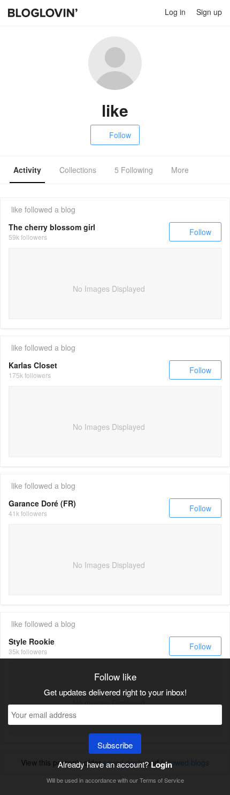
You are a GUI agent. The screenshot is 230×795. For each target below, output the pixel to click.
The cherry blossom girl (52, 227)
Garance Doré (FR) (42, 503)
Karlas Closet (33, 365)
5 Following (133, 169)
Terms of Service (162, 780)
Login (161, 764)
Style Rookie (32, 641)
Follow (120, 135)
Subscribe (115, 745)
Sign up (209, 11)
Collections (77, 169)
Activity (27, 169)
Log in (175, 11)
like (16, 209)
